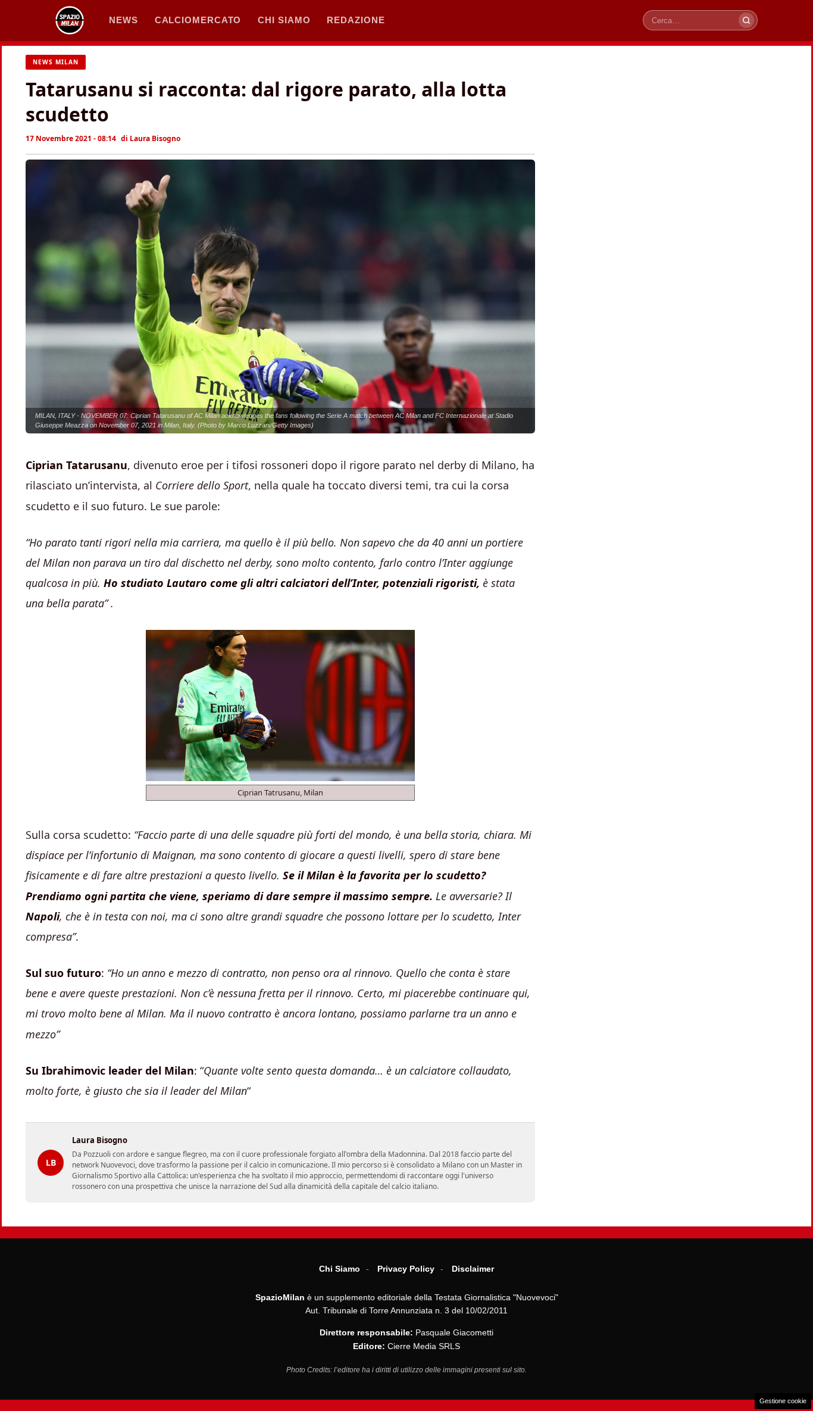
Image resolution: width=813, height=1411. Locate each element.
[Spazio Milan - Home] (69, 20)
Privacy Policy (405, 1268)
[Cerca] (746, 20)
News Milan (56, 62)
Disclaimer (473, 1268)
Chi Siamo (339, 1268)
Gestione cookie (782, 1400)
